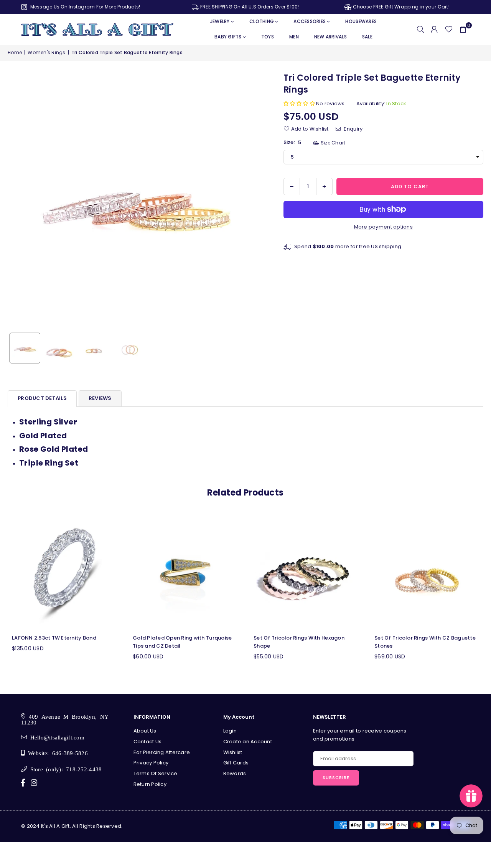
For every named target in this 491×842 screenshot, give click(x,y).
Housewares (361, 21)
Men (294, 36)
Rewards (234, 773)
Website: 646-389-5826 (56, 753)
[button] (463, 29)
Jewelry (220, 21)
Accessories (309, 21)
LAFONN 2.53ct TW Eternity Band (54, 637)
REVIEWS (100, 398)
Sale (367, 36)
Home (15, 52)
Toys (267, 36)
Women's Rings (46, 52)
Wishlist (232, 752)
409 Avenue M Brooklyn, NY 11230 (65, 719)
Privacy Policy (151, 762)
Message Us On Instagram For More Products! (84, 6)
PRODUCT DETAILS (42, 398)
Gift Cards (236, 762)
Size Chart (332, 142)
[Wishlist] (449, 29)
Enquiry (352, 128)
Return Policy (149, 784)
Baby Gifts (228, 36)
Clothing (261, 21)
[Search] (420, 29)
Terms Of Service (155, 773)
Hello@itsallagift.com (55, 737)
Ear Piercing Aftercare (161, 752)
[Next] (253, 200)
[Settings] (434, 29)
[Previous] (18, 200)
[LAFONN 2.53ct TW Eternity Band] (64, 572)
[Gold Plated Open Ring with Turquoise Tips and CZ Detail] (185, 572)
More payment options (383, 226)
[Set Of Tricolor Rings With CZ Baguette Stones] (427, 572)
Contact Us (147, 741)
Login (230, 730)
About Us (145, 730)
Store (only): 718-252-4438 (64, 769)
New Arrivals (330, 36)
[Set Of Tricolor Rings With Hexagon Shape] (306, 572)
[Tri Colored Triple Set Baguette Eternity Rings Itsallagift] (25, 348)
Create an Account (247, 741)
